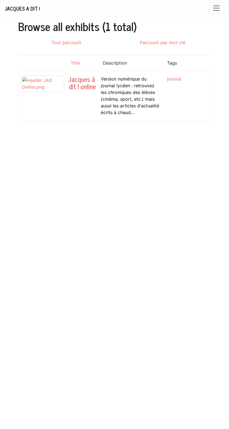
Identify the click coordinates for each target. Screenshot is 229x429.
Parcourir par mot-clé (162, 42)
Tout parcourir (66, 42)
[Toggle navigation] (216, 8)
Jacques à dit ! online (82, 83)
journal (174, 79)
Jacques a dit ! (22, 8)
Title (75, 63)
